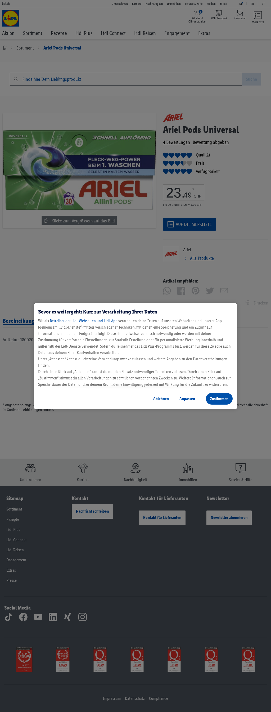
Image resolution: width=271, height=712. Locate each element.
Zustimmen (219, 398)
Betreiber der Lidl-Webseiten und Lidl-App (84, 320)
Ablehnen (161, 398)
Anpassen (187, 398)
